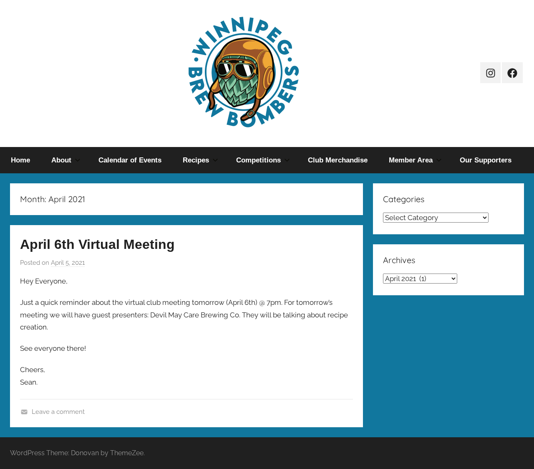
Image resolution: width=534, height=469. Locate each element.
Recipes (196, 160)
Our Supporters (485, 160)
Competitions (258, 160)
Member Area (411, 160)
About (61, 160)
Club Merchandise (338, 160)
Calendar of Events (129, 160)
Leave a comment (58, 412)
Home (20, 160)
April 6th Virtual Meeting (97, 244)
